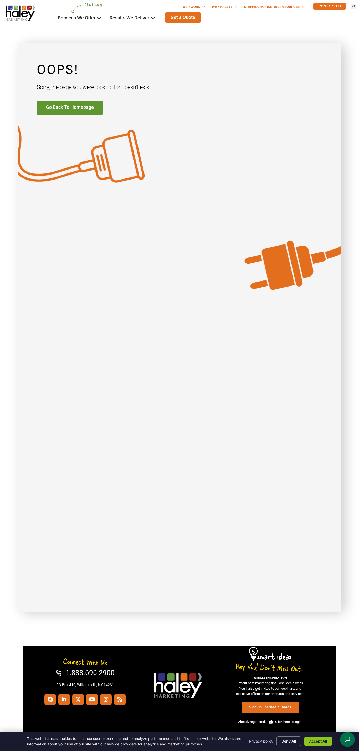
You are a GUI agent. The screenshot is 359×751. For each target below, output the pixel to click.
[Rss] (120, 699)
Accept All (318, 741)
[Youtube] (92, 699)
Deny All (288, 741)
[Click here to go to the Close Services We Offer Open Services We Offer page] (99, 17)
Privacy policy (261, 741)
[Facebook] (50, 699)
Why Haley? (222, 7)
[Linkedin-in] (64, 699)
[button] (353, 6)
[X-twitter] (78, 699)
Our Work (191, 7)
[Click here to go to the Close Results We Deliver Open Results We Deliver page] (153, 17)
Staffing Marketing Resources (272, 7)
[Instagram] (106, 699)
